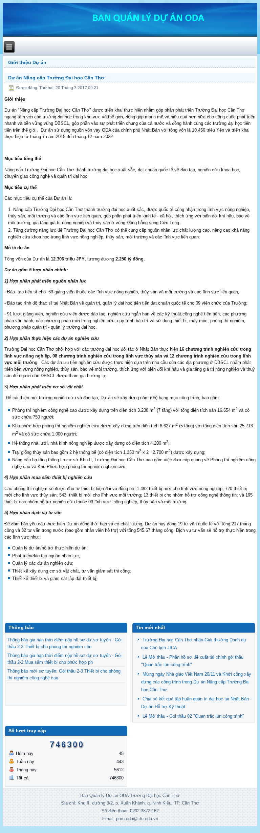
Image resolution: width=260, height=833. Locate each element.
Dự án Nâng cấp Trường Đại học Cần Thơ (56, 77)
